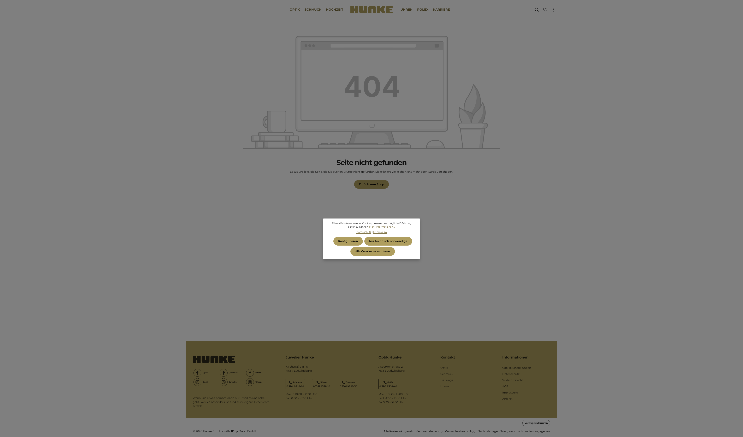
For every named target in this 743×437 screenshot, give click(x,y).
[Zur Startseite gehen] (371, 9)
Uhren (444, 386)
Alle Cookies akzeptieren (372, 251)
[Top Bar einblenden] (554, 10)
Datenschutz (511, 374)
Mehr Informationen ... (382, 226)
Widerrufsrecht (512, 380)
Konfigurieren (348, 241)
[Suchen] (537, 10)
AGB (505, 386)
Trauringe (446, 380)
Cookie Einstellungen (516, 368)
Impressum (510, 392)
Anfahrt (507, 398)
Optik (444, 368)
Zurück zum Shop (371, 184)
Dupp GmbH (247, 431)
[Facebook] (197, 373)
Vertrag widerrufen (536, 423)
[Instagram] (197, 382)
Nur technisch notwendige (388, 241)
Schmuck (446, 374)
